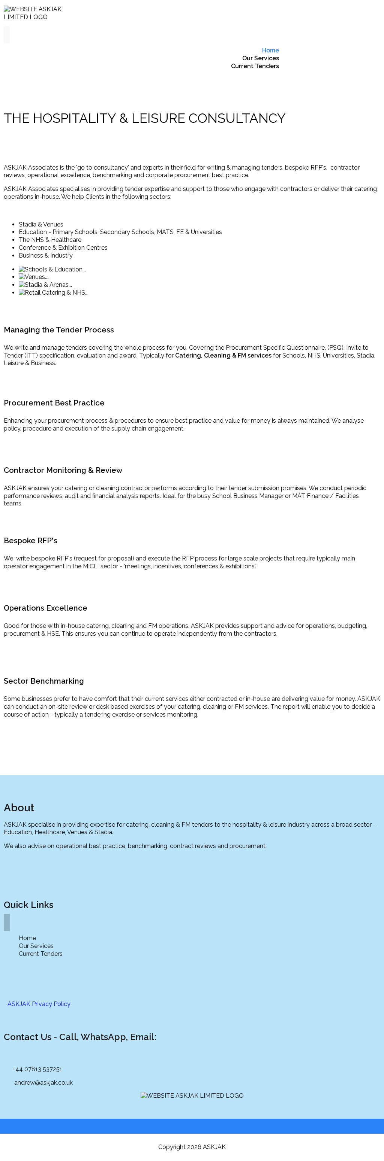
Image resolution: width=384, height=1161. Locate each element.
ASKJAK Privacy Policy (39, 1003)
